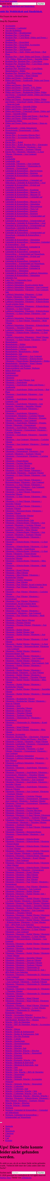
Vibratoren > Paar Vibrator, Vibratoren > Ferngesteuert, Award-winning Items (22, 602)
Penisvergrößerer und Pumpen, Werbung (22, 368)
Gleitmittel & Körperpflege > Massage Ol (22, 192)
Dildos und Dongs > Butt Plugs (18, 85)
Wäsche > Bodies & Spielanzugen (19, 1032)
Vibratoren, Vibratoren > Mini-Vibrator (21, 875)
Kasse (7, 1136)
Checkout (9, 1133)
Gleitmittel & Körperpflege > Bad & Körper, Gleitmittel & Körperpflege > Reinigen (24, 172)
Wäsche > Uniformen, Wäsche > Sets (21, 1091)
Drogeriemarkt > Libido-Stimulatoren (21, 128)
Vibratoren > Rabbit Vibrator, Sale (19, 632)
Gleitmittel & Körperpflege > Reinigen (21, 213)
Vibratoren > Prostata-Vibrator (18, 622)
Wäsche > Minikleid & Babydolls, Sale (21, 1065)
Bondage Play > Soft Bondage (18, 49)
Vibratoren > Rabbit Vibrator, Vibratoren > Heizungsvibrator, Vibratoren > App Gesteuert (24, 657)
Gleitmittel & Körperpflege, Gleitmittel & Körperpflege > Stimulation (22, 269)
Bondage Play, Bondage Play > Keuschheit (23, 73)
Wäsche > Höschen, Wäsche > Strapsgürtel (23, 1053)
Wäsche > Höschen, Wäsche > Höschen (22, 1051)
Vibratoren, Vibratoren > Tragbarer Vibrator (23, 965)
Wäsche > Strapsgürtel (14, 1074)
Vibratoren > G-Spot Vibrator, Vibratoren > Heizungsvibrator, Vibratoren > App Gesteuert (24, 481)
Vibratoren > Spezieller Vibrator (18, 708)
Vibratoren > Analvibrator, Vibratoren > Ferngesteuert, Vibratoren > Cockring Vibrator (24, 414)
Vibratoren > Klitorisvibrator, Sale (19, 520)
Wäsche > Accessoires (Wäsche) (19, 1015)
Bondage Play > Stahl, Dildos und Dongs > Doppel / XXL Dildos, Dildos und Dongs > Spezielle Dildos (27, 57)
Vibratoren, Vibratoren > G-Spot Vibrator (22, 813)
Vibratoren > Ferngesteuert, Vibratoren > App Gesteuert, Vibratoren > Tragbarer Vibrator (24, 452)
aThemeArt (26, 1178)
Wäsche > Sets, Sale (13, 1070)
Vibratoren (9, 378)
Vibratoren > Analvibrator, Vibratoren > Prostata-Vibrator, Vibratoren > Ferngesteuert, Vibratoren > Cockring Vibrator (26, 429)
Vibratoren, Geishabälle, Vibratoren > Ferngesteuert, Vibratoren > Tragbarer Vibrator (27, 745)
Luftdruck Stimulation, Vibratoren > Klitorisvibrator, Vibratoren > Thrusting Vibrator (27, 326)
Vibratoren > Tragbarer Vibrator (18, 715)
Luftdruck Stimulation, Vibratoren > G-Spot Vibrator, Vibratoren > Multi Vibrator (23, 295)
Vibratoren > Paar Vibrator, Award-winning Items (26, 584)
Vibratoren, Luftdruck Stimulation (19, 756)
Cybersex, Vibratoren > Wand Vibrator (21, 76)
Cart (7, 1138)
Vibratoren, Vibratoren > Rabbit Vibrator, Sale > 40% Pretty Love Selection (25, 895)
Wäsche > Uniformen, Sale (16, 1089)
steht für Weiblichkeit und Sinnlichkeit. (21, 11)
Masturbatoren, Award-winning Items (21, 347)
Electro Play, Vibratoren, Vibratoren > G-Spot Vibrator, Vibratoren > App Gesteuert (24, 153)
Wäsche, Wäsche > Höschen (17, 1103)
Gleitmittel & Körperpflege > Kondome (22, 190)
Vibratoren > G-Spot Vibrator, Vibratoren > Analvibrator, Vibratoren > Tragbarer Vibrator (24, 471)
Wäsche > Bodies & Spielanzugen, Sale (22, 1034)
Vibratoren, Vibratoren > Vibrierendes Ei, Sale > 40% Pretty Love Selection (25, 971)
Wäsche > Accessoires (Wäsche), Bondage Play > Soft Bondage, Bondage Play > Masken (26, 1018)
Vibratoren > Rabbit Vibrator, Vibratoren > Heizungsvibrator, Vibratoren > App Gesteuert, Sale (27, 662)
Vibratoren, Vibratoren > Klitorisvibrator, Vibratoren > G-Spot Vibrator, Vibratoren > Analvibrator (27, 852)
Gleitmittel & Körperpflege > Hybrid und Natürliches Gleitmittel (22, 186)
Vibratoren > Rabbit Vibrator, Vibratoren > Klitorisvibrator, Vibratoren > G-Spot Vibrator (24, 671)
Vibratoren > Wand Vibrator (17, 727)
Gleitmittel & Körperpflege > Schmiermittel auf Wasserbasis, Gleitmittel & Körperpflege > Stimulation (25, 234)
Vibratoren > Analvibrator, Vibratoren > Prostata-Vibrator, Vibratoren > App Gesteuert (26, 419)
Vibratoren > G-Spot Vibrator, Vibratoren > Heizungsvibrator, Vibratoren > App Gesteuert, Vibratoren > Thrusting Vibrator (25, 487)
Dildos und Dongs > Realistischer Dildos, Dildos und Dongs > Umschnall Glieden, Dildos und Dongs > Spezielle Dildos (27, 94)
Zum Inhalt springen (8, 1)
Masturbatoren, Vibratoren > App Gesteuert (23, 356)
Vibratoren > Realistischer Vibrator (20, 699)
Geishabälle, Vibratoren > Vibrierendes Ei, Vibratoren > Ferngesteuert (23, 167)
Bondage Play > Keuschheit (17, 42)
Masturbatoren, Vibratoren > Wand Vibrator (23, 363)
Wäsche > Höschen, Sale (15, 1048)
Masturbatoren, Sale (13, 354)
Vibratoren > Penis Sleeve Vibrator (20, 620)
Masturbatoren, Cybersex (16, 349)
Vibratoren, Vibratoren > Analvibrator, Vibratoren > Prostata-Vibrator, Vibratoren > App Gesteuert (27, 778)
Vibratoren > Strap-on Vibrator (18, 710)
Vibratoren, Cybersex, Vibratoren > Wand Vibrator (26, 741)
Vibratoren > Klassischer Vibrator (19, 515)
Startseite (9, 1126)
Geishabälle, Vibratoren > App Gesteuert (22, 164)
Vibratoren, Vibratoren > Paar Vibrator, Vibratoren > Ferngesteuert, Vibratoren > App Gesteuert (27, 887)
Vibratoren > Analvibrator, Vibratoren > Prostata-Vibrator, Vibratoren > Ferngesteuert (26, 424)
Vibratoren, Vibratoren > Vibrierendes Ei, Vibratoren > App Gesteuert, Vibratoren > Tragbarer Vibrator (27, 980)
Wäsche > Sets (11, 1067)
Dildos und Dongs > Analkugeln (19, 78)
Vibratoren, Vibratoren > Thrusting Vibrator (23, 963)
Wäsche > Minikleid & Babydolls (19, 1062)
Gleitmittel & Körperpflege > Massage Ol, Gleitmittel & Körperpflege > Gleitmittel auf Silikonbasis (23, 196)
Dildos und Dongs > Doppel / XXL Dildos (23, 87)
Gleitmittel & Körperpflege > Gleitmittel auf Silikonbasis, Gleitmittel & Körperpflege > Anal (25, 181)
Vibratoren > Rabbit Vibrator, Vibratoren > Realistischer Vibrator (23, 685)
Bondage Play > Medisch (16, 47)
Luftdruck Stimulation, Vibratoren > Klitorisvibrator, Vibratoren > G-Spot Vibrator (27, 307)
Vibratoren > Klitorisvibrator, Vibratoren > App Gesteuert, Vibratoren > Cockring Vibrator (25, 524)
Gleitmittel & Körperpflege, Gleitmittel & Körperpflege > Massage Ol (22, 248)
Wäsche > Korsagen (13, 1058)
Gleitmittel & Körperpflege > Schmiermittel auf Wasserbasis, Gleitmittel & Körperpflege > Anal (25, 222)
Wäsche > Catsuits (13, 1039)
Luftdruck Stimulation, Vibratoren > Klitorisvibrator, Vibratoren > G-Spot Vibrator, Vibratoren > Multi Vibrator (27, 320)
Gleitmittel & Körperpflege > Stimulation (22, 240)
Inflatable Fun (11, 278)
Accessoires (10, 26)
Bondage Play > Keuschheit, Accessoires (22, 45)
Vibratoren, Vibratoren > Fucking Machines (23, 810)
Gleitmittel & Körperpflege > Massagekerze (23, 206)
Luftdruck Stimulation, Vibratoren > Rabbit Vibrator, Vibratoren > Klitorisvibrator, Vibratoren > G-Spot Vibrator (27, 332)
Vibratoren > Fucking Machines (18, 463)
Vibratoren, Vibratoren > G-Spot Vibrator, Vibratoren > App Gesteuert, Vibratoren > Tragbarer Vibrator (27, 816)
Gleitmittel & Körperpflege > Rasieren (21, 211)
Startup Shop (5, 1178)
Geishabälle (10, 159)
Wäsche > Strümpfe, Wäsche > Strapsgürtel (23, 1084)
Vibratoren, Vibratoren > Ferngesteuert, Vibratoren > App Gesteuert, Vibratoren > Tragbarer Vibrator (27, 799)
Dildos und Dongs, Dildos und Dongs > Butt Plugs (26, 116)
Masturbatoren (11, 342)
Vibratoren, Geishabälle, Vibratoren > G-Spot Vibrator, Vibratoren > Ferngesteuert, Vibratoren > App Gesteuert (26, 751)
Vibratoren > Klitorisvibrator (17, 518)
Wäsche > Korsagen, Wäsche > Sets (20, 1060)
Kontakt (8, 1140)
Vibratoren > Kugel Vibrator (17, 570)
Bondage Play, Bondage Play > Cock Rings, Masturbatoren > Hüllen (24, 69)
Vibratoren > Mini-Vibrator (16, 573)
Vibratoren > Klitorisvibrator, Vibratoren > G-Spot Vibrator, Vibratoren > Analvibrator (26, 547)
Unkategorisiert (11, 375)
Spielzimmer (10, 373)
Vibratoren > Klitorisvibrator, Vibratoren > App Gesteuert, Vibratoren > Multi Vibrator (25, 528)
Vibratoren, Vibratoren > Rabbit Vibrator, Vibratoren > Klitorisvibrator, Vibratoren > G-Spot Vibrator (27, 916)
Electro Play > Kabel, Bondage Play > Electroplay (26, 144)
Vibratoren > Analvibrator (16, 382)
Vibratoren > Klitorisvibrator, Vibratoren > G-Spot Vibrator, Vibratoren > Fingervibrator (26, 552)
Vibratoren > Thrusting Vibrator (18, 713)
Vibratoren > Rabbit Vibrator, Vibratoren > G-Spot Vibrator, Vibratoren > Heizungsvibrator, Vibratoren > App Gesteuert (27, 646)
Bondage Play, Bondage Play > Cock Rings (23, 61)
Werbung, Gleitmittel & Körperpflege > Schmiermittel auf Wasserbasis (22, 1116)
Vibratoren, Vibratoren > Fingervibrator (22, 808)
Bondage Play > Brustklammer (18, 33)
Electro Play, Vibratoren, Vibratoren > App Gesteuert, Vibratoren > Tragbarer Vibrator (23, 148)
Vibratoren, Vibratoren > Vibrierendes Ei (22, 967)
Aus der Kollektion (13, 30)
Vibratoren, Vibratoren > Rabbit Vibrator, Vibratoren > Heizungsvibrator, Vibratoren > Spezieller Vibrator (27, 904)
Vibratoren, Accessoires (15, 734)
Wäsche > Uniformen (14, 1086)
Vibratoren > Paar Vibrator (16, 582)
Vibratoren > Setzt (13, 706)
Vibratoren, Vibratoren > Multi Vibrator (22, 877)
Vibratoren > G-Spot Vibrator (17, 466)
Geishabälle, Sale (12, 161)
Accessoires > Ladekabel (15, 28)
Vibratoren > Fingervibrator (17, 461)
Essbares (9, 156)
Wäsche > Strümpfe (13, 1077)
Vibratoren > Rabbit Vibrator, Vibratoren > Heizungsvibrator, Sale (23, 652)
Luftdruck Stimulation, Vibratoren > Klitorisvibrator (27, 299)
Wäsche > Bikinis (12, 1029)
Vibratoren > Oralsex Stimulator (18, 580)
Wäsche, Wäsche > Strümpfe (17, 1105)
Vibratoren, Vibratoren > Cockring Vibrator (23, 796)
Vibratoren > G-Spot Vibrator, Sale (20, 468)
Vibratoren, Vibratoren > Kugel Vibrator (22, 872)
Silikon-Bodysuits (12, 370)
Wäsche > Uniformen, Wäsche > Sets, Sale (23, 1093)
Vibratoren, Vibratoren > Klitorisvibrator (22, 839)
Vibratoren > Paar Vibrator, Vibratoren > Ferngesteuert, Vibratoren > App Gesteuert (23, 612)
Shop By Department (9, 21)
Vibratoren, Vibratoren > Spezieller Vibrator (23, 958)
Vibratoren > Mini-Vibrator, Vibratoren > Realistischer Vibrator (22, 576)
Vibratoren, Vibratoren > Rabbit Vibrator (22, 891)
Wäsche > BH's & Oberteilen (17, 1022)
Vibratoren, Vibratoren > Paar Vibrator (21, 879)
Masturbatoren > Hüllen (15, 344)
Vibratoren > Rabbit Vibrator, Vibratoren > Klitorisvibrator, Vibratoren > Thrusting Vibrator (25, 676)
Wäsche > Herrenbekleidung (17, 1043)
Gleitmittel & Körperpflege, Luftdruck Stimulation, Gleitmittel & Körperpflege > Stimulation (26, 274)
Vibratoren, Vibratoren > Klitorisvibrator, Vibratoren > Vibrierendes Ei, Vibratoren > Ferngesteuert (27, 868)
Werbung (9, 1108)
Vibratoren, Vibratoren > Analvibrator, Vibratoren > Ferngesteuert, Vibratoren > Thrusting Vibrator (27, 773)
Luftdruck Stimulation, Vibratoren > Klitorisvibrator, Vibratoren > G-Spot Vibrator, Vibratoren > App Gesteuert (27, 313)
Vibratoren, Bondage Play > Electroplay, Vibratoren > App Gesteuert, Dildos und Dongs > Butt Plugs (27, 738)
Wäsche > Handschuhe (15, 1041)
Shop (7, 1128)
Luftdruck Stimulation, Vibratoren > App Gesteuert (26, 287)
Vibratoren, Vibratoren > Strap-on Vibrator (23, 960)
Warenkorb (10, 1131)
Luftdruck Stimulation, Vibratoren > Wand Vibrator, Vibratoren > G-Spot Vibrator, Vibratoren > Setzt (27, 338)
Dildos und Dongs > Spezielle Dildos (21, 106)
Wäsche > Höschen (13, 1046)
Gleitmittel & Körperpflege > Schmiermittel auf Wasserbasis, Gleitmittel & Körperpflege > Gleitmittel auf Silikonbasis (25, 227)
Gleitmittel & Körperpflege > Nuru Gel (21, 209)
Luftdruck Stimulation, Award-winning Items (24, 285)
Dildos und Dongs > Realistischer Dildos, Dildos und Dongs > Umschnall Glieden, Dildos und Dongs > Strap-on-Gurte (27, 101)
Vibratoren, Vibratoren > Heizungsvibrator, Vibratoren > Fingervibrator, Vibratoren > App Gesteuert (24, 834)
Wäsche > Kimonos (13, 1055)
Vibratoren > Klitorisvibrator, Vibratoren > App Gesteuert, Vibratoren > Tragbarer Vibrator (25, 533)
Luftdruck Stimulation (14, 282)
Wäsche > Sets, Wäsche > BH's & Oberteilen (24, 1072)
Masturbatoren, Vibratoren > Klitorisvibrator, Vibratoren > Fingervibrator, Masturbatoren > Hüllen (27, 360)
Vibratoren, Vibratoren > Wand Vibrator (22, 998)
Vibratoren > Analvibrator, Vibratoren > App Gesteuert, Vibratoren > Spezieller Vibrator (24, 405)
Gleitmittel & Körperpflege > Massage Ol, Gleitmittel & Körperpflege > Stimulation (23, 203)
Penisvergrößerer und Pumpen (18, 366)
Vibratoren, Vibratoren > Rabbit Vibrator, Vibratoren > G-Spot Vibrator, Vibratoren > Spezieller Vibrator (27, 899)
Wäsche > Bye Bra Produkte (17, 1036)
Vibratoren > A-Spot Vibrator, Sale (20, 380)
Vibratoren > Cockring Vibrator (18, 449)
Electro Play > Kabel (14, 142)
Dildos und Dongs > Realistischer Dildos (22, 90)
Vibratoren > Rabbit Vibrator (17, 630)
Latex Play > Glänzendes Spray (18, 280)
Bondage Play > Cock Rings (17, 35)
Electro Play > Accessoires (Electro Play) (22, 135)
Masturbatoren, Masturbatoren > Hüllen (22, 351)
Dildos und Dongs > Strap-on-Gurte (20, 109)
